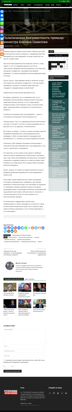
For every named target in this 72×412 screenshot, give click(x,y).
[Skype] (5, 231)
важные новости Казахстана (25, 237)
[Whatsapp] (25, 227)
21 (61, 66)
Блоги (10, 11)
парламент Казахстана (9, 239)
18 (52, 66)
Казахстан (36, 237)
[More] (15, 231)
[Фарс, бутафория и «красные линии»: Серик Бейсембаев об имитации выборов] (24, 303)
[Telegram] (64, 1)
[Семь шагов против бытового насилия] (10, 287)
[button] (67, 5)
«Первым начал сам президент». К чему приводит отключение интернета (13, 253)
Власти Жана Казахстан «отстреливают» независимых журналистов (36, 253)
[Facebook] (60, 1)
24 (50, 69)
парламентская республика (23, 239)
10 (50, 64)
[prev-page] (5, 318)
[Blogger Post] (8, 231)
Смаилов (40, 241)
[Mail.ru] (42, 227)
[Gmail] (39, 227)
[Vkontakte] (18, 227)
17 (50, 66)
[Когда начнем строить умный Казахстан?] (39, 303)
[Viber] (15, 227)
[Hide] (0, 57)
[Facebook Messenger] (12, 227)
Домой (5, 11)
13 (58, 64)
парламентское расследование (11, 241)
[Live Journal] (29, 227)
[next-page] (7, 318)
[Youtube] (68, 1)
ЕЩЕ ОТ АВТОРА (29, 279)
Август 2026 (58, 55)
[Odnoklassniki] (32, 227)
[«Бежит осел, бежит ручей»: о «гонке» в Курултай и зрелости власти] (10, 303)
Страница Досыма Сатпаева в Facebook (21, 235)
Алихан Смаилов (13, 237)
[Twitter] (36, 227)
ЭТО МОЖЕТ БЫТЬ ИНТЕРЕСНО (14, 279)
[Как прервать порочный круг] (39, 287)
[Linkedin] (12, 231)
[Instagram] (62, 1)
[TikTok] (66, 1)
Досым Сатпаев (9, 46)
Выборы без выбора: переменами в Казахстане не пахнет (24, 295)
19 (55, 66)
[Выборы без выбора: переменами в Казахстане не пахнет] (24, 287)
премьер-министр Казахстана (28, 241)
